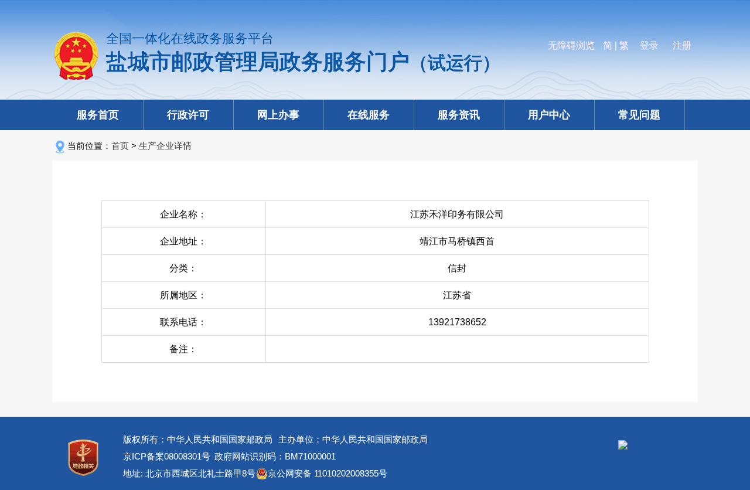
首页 (120, 146)
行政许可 (188, 115)
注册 (682, 45)
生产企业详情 (165, 146)
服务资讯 (459, 115)
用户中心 (549, 115)
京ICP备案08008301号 (166, 456)
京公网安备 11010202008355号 (327, 473)
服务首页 (98, 115)
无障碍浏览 (571, 45)
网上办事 (278, 115)
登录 (649, 45)
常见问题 (639, 115)
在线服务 (368, 115)
